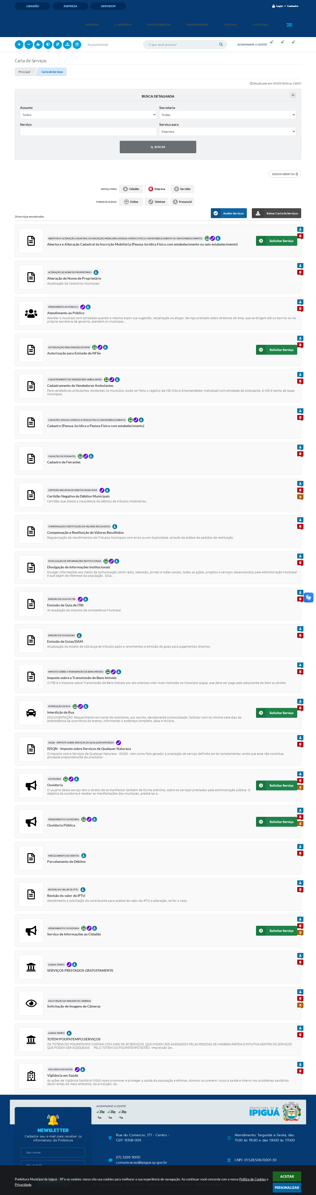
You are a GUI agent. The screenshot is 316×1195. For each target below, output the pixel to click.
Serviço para (168, 124)
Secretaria (167, 107)
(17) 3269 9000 (128, 1157)
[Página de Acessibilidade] (77, 44)
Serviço (26, 124)
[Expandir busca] (293, 95)
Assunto (26, 107)
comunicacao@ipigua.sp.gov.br (141, 1162)
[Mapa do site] (67, 44)
